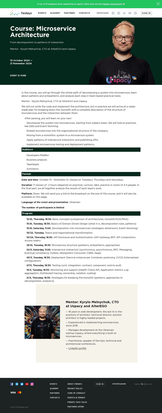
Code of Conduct (76, 393)
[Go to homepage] (21, 13)
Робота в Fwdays (76, 397)
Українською (103, 13)
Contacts (84, 13)
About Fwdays (74, 384)
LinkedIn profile (77, 348)
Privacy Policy (75, 388)
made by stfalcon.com (143, 384)
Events (42, 13)
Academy (55, 13)
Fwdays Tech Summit (112, 4)
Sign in (146, 13)
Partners (69, 13)
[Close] (158, 4)
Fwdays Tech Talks (77, 402)
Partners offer (75, 406)
